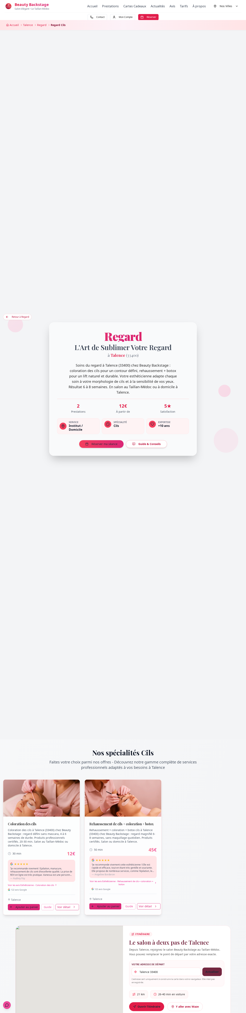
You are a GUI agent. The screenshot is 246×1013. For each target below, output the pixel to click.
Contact (100, 17)
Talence (28, 25)
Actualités (158, 6)
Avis (172, 6)
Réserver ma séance (104, 444)
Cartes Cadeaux (134, 6)
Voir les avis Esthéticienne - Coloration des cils (31, 884)
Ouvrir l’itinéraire (149, 1006)
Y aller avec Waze (187, 1006)
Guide (48, 907)
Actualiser (212, 972)
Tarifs (184, 6)
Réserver (151, 17)
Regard (42, 25)
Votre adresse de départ (148, 964)
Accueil (92, 6)
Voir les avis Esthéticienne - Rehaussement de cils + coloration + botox (121, 883)
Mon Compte (126, 17)
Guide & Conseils (149, 444)
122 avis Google (19, 889)
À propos (199, 6)
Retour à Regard (20, 316)
